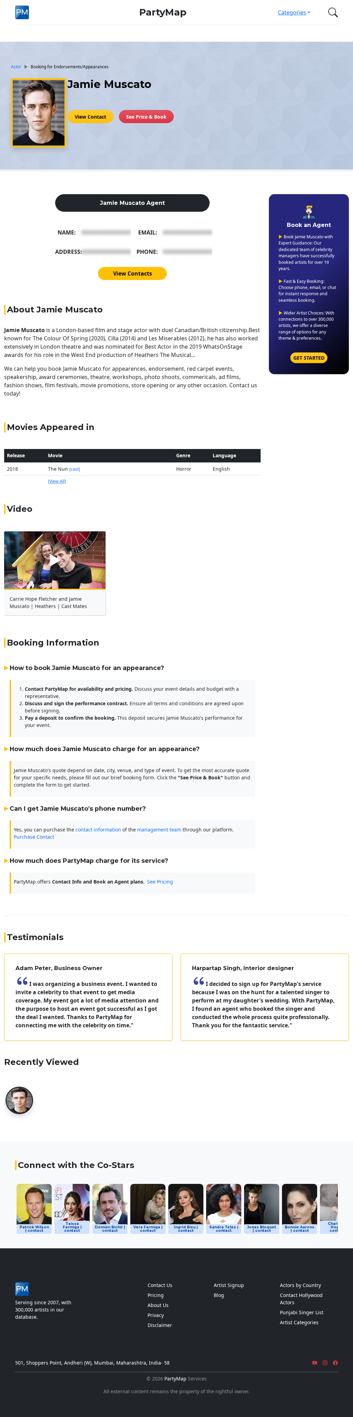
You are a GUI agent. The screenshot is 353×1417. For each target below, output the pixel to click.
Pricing (156, 1295)
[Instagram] (325, 1362)
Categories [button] (292, 12)
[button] (331, 12)
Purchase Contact (34, 837)
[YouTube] (314, 1362)
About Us (158, 1305)
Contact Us (160, 1285)
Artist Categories (299, 1322)
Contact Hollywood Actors (301, 1299)
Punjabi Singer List (301, 1312)
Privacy (156, 1315)
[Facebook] (335, 1362)
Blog (219, 1295)
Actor (16, 66)
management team (159, 829)
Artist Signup (229, 1285)
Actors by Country (300, 1285)
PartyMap (162, 12)
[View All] (57, 481)
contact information (98, 829)
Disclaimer (160, 1325)
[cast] (74, 469)
